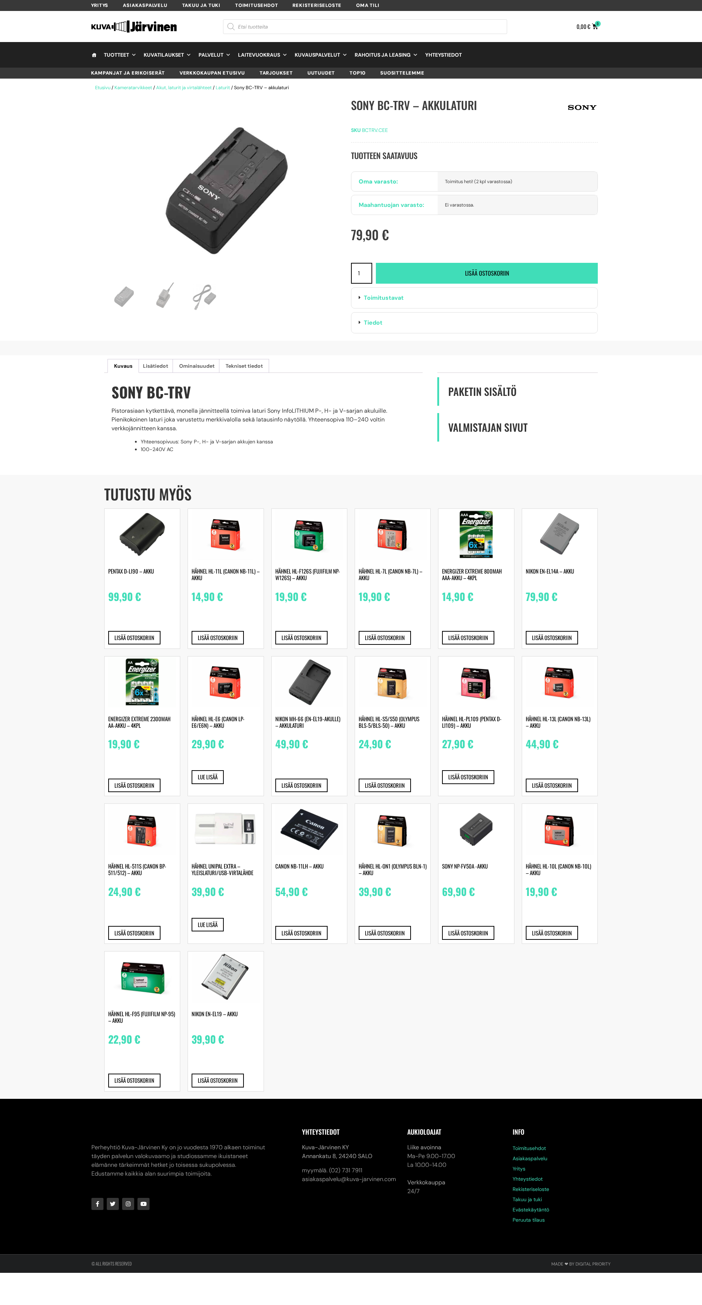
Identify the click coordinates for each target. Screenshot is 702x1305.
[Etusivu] (94, 55)
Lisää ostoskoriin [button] (134, 637)
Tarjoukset (276, 73)
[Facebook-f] (97, 1204)
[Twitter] (113, 1204)
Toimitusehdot (256, 5)
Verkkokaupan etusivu (212, 73)
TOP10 (358, 73)
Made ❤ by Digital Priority (581, 1264)
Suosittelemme (402, 73)
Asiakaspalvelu (145, 5)
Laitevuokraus (259, 55)
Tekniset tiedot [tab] (244, 366)
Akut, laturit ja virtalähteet (184, 87)
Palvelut (211, 55)
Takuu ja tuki (201, 5)
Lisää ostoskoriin (487, 273)
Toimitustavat (384, 298)
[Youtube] (143, 1204)
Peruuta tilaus (529, 1220)
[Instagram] (128, 1204)
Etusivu (102, 87)
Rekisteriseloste (316, 5)
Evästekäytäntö (531, 1209)
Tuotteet (116, 55)
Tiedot (373, 322)
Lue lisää (208, 777)
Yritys (100, 5)
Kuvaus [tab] (123, 366)
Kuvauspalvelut (317, 55)
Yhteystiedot (443, 55)
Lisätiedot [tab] (155, 366)
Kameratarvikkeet (133, 87)
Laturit (223, 87)
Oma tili (367, 5)
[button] (474, 298)
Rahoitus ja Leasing (383, 55)
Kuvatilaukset (164, 55)
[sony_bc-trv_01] (224, 193)
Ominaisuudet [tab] (197, 366)
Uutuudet (321, 73)
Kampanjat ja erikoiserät (128, 73)
